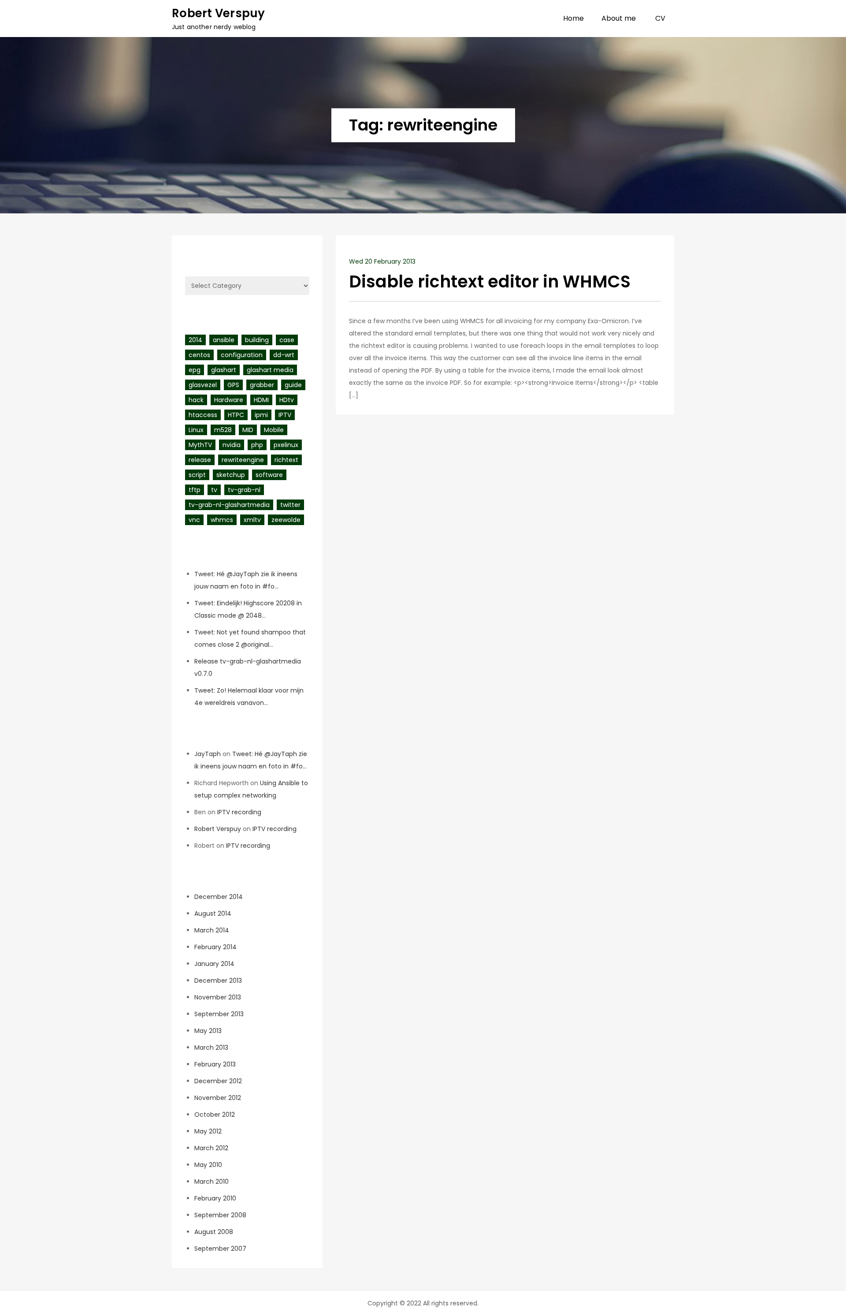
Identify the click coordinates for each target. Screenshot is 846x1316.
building (257, 340)
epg (194, 369)
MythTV (200, 444)
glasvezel (203, 384)
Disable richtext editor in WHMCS (490, 281)
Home (573, 18)
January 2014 (214, 963)
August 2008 (213, 1231)
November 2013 (217, 997)
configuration (242, 354)
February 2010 (215, 1198)
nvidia (232, 444)
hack (196, 399)
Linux (196, 429)
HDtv (286, 399)
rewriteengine (243, 459)
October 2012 (214, 1114)
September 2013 (219, 1014)
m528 (223, 429)
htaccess (203, 414)
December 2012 (218, 1081)
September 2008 (220, 1215)
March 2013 (211, 1047)
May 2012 (208, 1131)
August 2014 (212, 913)
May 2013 (208, 1030)
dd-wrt (283, 354)
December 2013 (218, 980)
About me (618, 18)
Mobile (274, 429)
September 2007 (220, 1248)
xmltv (252, 519)
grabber (262, 384)
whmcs (222, 519)
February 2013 (215, 1064)
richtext (286, 459)
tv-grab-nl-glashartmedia (229, 504)
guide (293, 384)
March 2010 (211, 1181)
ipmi (261, 414)
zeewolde (286, 519)
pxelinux (286, 444)
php (257, 444)
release (200, 459)
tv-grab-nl (244, 489)
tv (214, 489)
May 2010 (208, 1164)
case (286, 340)
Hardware (228, 399)
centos (199, 354)
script (197, 474)
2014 (195, 340)
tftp (194, 489)
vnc (194, 519)
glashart (223, 369)
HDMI (261, 399)
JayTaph (207, 753)
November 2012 (217, 1097)
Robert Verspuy (218, 13)
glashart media (270, 369)
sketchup (230, 474)
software (269, 474)
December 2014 (218, 896)
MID (247, 429)
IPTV (284, 414)
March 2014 (211, 930)
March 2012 (211, 1148)
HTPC (236, 414)
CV (660, 18)
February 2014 (215, 947)
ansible (223, 340)
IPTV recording (239, 812)
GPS (233, 384)
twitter (290, 504)
